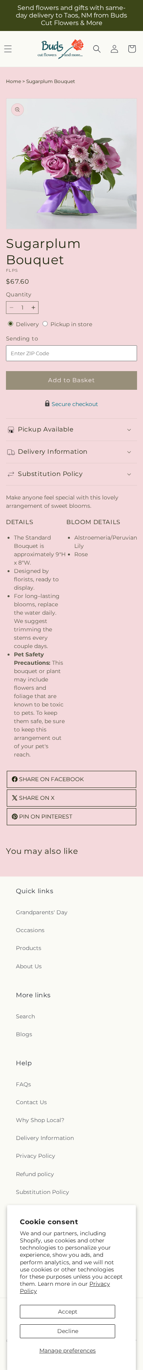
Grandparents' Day (42, 912)
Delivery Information (45, 1138)
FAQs (23, 1084)
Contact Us (31, 1102)
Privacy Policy (35, 1155)
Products (28, 948)
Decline (67, 1331)
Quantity (18, 294)
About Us (29, 966)
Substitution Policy (42, 1192)
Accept (67, 1311)
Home (13, 81)
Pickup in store (71, 324)
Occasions (30, 930)
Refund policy (35, 1174)
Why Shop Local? (40, 1120)
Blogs (24, 1034)
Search (25, 1016)
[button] (97, 49)
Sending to (34, 339)
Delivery (28, 324)
